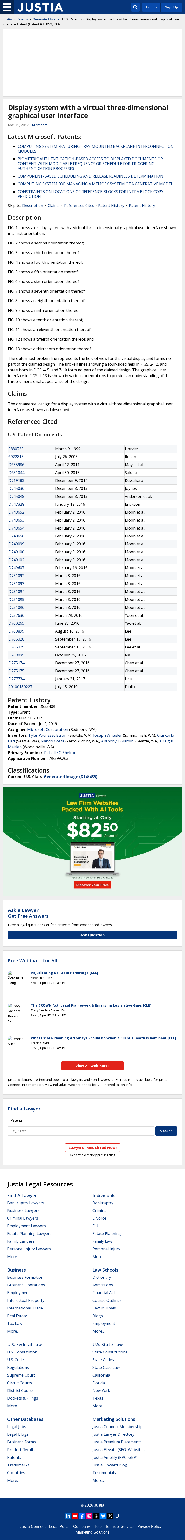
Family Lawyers (20, 1241)
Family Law (102, 1241)
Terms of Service (119, 1526)
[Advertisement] (92, 62)
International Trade (25, 1308)
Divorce (99, 1218)
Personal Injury (106, 1249)
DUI (95, 1225)
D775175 (16, 670)
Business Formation (25, 1277)
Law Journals (104, 1308)
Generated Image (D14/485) (70, 776)
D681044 (16, 472)
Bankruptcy (102, 1202)
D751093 (16, 583)
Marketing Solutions (113, 1419)
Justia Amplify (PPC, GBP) (114, 1457)
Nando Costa (52, 741)
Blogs (97, 1315)
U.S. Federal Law (24, 1344)
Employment (18, 1292)
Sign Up (171, 7)
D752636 (16, 615)
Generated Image (46, 19)
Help (97, 1526)
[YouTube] (75, 1516)
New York (101, 1390)
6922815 (16, 456)
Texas (97, 1398)
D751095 (16, 599)
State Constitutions (109, 1352)
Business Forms (21, 1442)
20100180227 (20, 686)
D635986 (16, 464)
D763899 (16, 631)
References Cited (79, 205)
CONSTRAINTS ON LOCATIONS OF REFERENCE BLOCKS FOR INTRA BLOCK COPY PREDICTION (90, 194)
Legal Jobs (16, 1426)
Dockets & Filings (22, 1398)
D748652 (16, 512)
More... (13, 1256)
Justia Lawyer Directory (113, 1434)
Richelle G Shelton (60, 752)
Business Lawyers (23, 1210)
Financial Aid (103, 1292)
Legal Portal (59, 1526)
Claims (53, 205)
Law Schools (105, 1270)
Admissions (102, 1285)
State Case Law (106, 1367)
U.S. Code (15, 1359)
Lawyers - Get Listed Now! (93, 1147)
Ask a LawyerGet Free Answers (28, 913)
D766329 (16, 647)
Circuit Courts (19, 1382)
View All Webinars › (92, 1065)
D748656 (16, 536)
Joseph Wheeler (107, 735)
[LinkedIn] (68, 1516)
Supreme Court (21, 1375)
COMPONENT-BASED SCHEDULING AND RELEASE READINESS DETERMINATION (90, 176)
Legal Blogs (17, 1434)
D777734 (16, 678)
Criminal (99, 1210)
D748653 (16, 520)
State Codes (103, 1359)
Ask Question (92, 934)
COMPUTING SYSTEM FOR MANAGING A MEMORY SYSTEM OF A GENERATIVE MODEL (95, 184)
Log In (151, 7)
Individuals (103, 1195)
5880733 (16, 448)
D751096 (16, 607)
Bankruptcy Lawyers (25, 1202)
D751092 (16, 575)
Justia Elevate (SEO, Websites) (119, 1449)
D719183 (16, 480)
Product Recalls (21, 1449)
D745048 (16, 496)
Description (32, 205)
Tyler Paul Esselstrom (47, 735)
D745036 (16, 488)
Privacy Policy (149, 1526)
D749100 (16, 552)
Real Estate (17, 1315)
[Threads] (96, 1516)
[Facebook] (82, 1516)
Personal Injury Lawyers (29, 1249)
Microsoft (39, 125)
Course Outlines (107, 1300)
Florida (98, 1382)
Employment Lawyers (26, 1225)
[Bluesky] (103, 1516)
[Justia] (40, 7)
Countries (16, 1472)
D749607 (16, 567)
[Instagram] (89, 1516)
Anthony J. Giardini (117, 741)
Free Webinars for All (32, 961)
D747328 (16, 504)
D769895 (16, 655)
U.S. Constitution (22, 1352)
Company (81, 1526)
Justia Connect (32, 1526)
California (101, 1375)
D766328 (16, 639)
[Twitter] (110, 1516)
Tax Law (14, 1323)
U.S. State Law (107, 1344)
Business (16, 1270)
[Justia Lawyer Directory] (117, 1516)
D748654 (16, 528)
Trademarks (18, 1465)
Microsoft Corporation (47, 729)
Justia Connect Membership (117, 1426)
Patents (22, 19)
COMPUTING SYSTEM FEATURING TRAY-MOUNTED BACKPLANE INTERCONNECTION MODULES (96, 149)
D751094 (16, 591)
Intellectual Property (25, 1300)
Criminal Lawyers (22, 1218)
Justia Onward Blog (109, 1465)
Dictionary (101, 1277)
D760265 (16, 623)
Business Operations (26, 1285)
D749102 (16, 559)
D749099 (16, 544)
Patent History (111, 205)
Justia (7, 19)
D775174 (16, 663)
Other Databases (25, 1419)
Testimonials (104, 1472)
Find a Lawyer (24, 1108)
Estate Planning (106, 1233)
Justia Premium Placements (117, 1442)
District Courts (20, 1390)
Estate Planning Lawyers (29, 1233)
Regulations (18, 1367)
